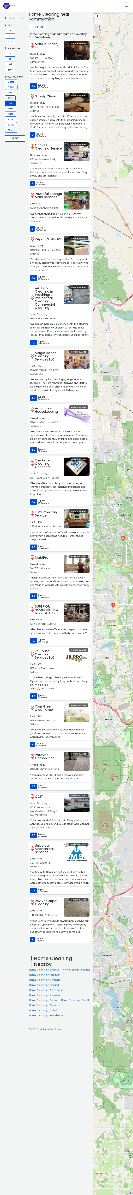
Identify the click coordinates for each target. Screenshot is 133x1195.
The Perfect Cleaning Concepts (44, 463)
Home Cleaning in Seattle (75, 1000)
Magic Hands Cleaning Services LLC (45, 356)
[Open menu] (126, 5)
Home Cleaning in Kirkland (44, 985)
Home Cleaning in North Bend (46, 990)
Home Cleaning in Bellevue (44, 969)
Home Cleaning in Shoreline (44, 1005)
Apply (15, 138)
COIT (39, 796)
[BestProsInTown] (9, 6)
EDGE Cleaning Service (46, 514)
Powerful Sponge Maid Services (48, 195)
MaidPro (41, 557)
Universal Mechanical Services (44, 849)
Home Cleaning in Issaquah (44, 974)
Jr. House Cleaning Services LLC (45, 654)
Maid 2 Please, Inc (46, 45)
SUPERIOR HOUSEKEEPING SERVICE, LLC (46, 610)
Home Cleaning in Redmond (45, 995)
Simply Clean (45, 96)
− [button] (98, 21)
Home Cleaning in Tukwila (43, 1010)
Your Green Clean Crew (44, 708)
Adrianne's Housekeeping (46, 410)
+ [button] (98, 16)
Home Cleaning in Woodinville (46, 1015)
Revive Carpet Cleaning (46, 902)
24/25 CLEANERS (48, 239)
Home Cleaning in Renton (43, 1000)
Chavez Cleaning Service (48, 147)
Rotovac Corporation (44, 756)
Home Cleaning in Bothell (76, 969)
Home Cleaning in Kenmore (44, 979)
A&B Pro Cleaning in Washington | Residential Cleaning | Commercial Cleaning (45, 298)
